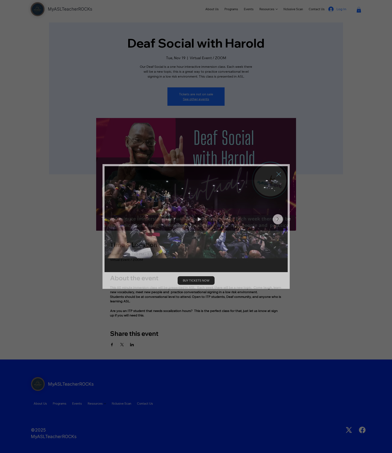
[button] (278, 174)
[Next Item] (278, 219)
